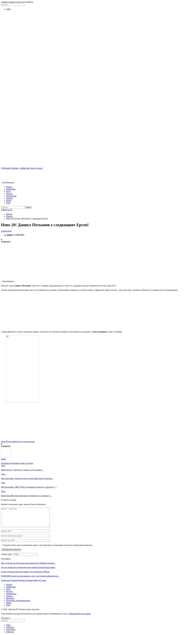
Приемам (73, 614)
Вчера (8, 200)
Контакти (10, 598)
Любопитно (11, 196)
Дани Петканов (7, 441)
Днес (8, 203)
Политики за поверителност (18, 600)
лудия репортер (28, 441)
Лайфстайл (11, 189)
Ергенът (18, 441)
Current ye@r (7, 554)
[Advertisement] (11, 50)
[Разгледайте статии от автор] (6, 457)
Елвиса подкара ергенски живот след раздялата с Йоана (25, 572)
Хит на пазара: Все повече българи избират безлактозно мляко (28, 567)
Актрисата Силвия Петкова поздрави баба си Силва (23, 580)
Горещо (9, 198)
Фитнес (9, 194)
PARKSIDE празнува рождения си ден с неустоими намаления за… (30, 576)
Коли (8, 191)
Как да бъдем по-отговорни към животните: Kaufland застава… (28, 563)
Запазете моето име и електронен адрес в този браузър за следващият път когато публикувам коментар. (48, 545)
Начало (9, 187)
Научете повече (84, 614)
